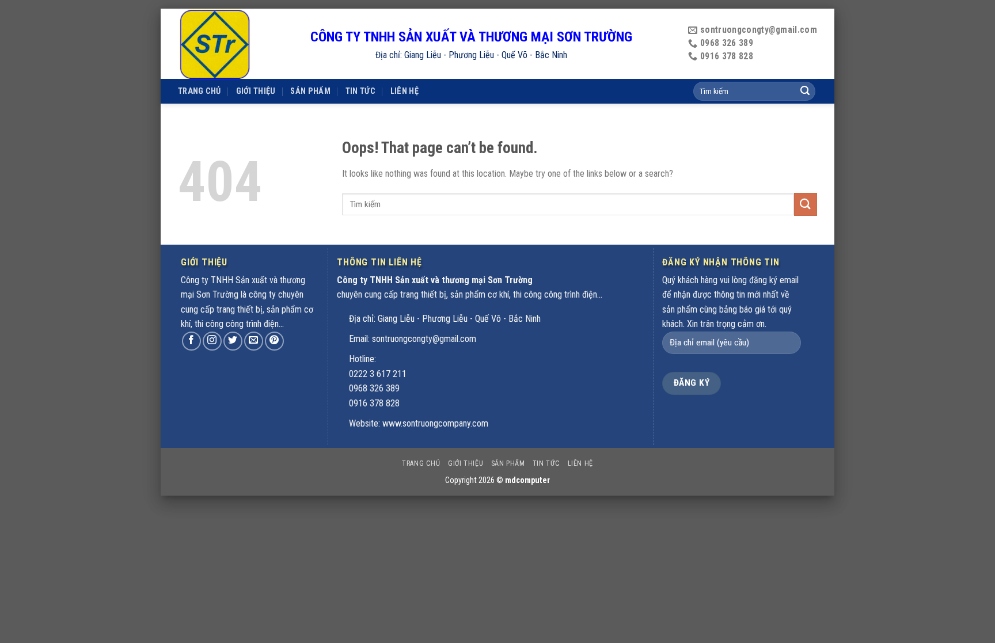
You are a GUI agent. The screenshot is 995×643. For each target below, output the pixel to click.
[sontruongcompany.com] (235, 44)
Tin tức (360, 91)
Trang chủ (199, 91)
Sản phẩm (310, 91)
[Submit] (805, 204)
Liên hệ (404, 91)
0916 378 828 (374, 403)
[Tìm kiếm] (805, 91)
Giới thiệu (256, 91)
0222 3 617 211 (378, 373)
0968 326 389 (374, 388)
